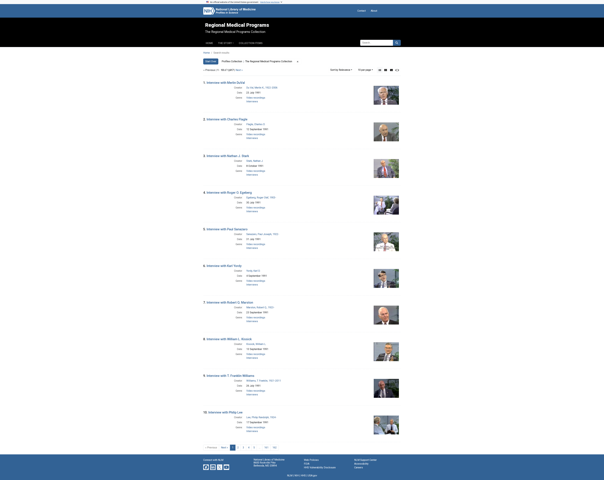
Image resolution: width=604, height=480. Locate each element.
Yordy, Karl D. (253, 270)
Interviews (252, 101)
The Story (225, 43)
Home (209, 43)
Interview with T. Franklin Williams (230, 376)
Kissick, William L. (256, 344)
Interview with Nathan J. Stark (228, 156)
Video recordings (255, 97)
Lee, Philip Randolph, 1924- (261, 417)
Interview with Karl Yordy (224, 266)
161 (266, 447)
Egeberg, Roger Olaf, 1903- (261, 197)
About (374, 10)
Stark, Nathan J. (254, 160)
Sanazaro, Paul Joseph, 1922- (262, 234)
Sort (340, 69)
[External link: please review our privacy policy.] (206, 467)
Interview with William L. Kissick (229, 339)
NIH (296, 475)
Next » (239, 70)
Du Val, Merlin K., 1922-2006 (261, 87)
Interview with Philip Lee (225, 412)
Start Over (210, 61)
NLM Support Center (365, 459)
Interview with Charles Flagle (227, 119)
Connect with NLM (213, 459)
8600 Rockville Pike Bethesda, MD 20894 (265, 464)
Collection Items (251, 43)
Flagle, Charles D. (255, 124)
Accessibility (361, 463)
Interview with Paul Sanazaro (227, 229)
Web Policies (311, 459)
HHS (303, 475)
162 (274, 447)
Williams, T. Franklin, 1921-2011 (263, 380)
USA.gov (312, 475)
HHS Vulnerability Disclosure (320, 467)
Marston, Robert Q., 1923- (260, 307)
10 (364, 69)
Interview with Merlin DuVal (226, 83)
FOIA (306, 463)
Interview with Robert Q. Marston (230, 302)
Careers (358, 467)
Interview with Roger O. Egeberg (229, 192)
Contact (361, 10)
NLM (289, 475)
